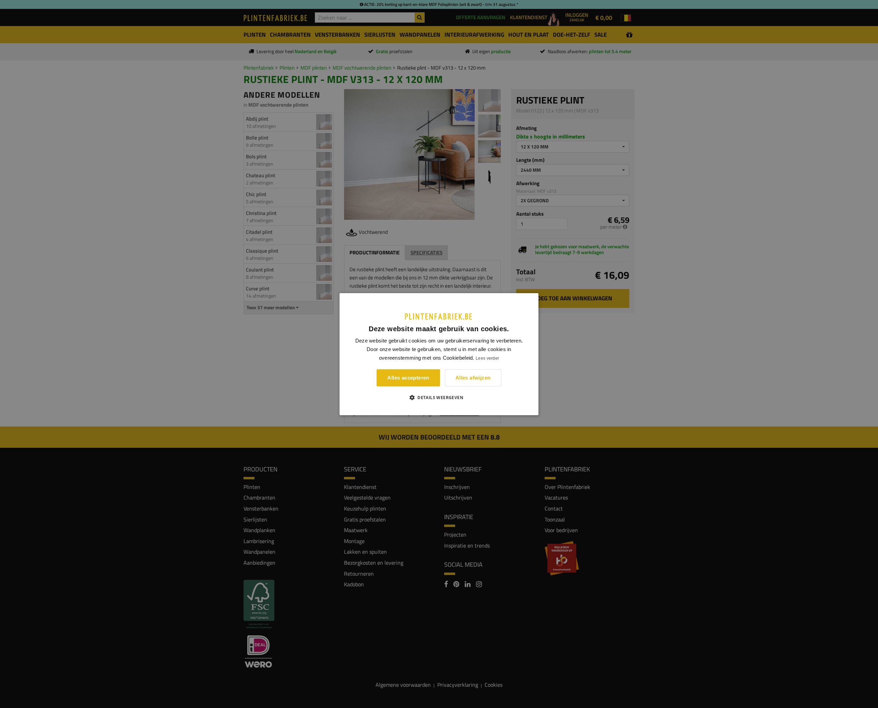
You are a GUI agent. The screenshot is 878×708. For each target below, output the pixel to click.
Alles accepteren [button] (408, 378)
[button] (439, 397)
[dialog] (439, 354)
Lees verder (487, 358)
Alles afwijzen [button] (473, 378)
